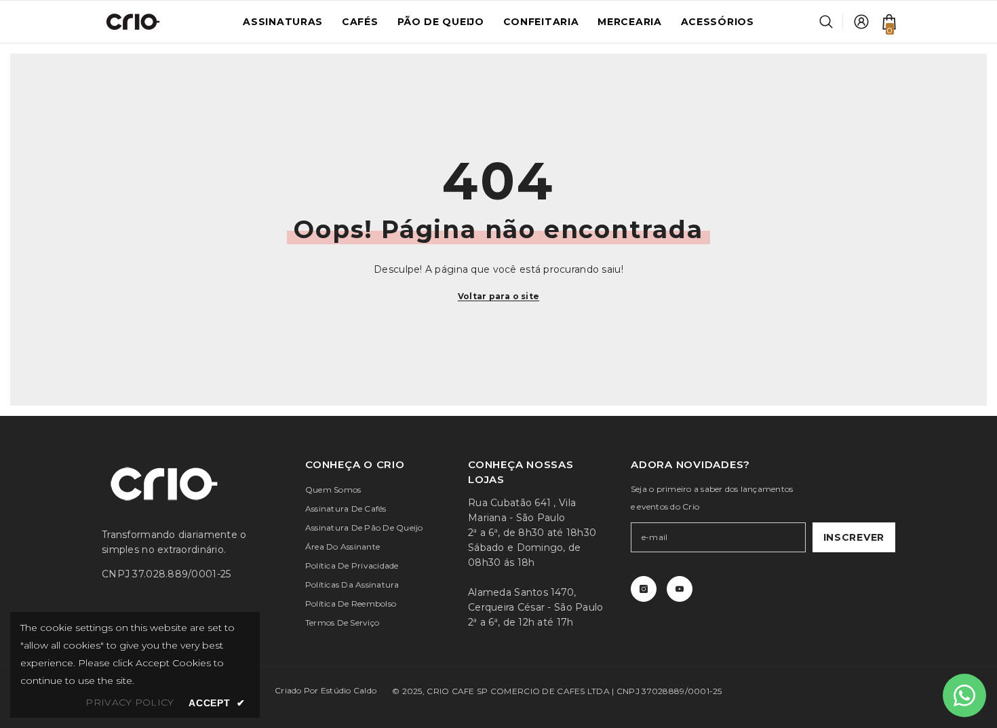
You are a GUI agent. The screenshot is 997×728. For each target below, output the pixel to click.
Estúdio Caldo (348, 690)
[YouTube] (679, 589)
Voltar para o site (498, 296)
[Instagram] (644, 589)
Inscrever (853, 537)
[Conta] (861, 21)
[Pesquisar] (831, 22)
